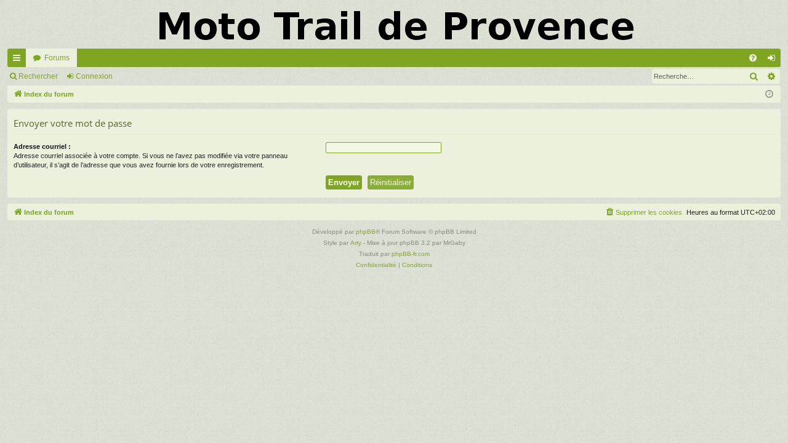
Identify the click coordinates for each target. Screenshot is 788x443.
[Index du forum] (394, 24)
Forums (57, 58)
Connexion (94, 76)
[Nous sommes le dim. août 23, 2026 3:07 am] (769, 94)
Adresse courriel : (42, 146)
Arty (355, 242)
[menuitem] (753, 58)
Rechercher (38, 76)
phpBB (366, 231)
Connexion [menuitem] (774, 60)
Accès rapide (19, 60)
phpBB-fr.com (411, 253)
